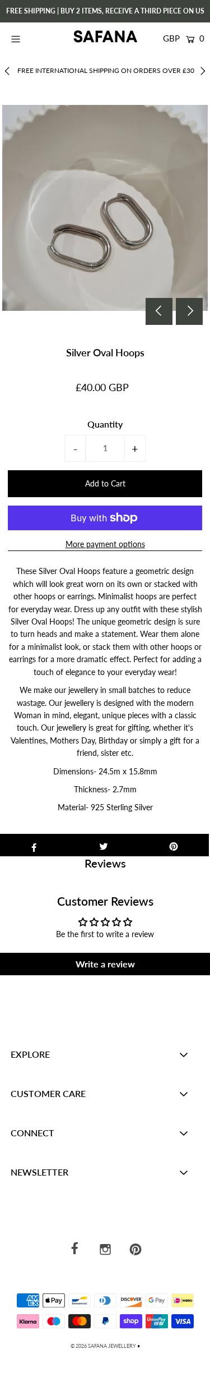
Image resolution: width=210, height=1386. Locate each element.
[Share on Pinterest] (174, 845)
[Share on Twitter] (104, 845)
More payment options (105, 544)
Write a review (105, 963)
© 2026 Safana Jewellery (103, 1346)
